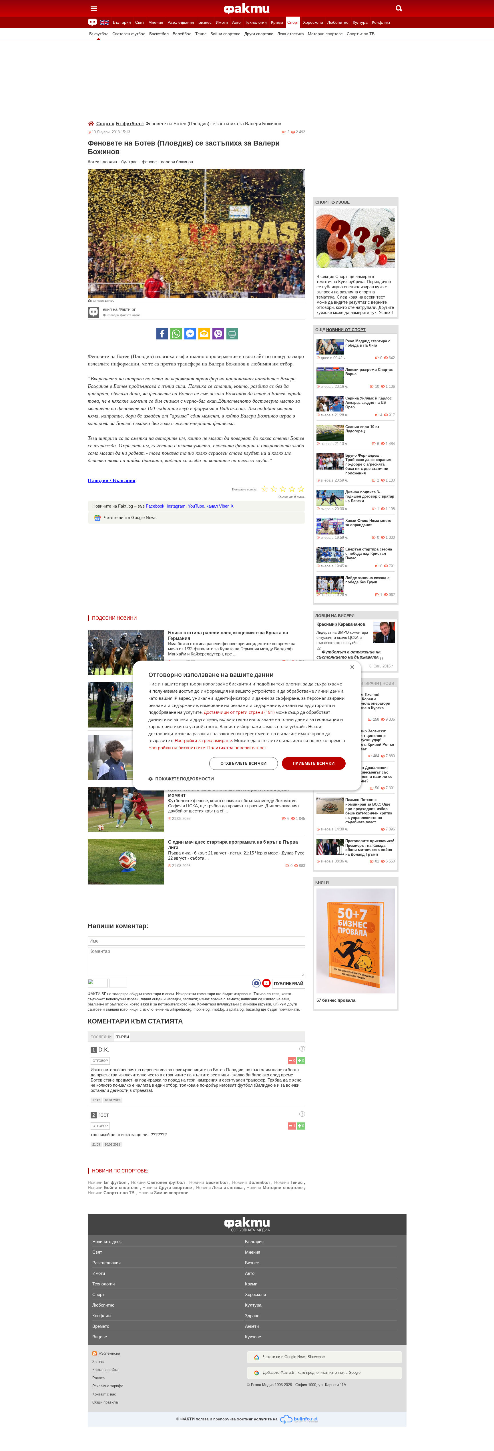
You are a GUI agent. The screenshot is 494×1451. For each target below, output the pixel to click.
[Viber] (218, 333)
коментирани (363, 683)
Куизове (253, 1336)
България (122, 22)
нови (388, 683)
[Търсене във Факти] (399, 8)
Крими (277, 22)
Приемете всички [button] (314, 763)
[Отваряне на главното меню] (94, 8)
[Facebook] (162, 333)
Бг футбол (98, 34)
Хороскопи (313, 22)
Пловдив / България (112, 480)
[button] (181, 779)
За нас (98, 1361)
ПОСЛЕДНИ (101, 1037)
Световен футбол (128, 34)
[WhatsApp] (176, 333)
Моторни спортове (325, 34)
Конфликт (381, 22)
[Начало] (247, 9)
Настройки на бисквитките (176, 747)
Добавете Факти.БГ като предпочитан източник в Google (311, 1372)
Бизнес (205, 22)
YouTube (196, 506)
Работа (98, 1378)
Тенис (200, 34)
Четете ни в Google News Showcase (294, 1357)
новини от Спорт (346, 329)
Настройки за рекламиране (203, 741)
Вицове (99, 1336)
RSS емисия (109, 1353)
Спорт (293, 22)
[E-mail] (204, 333)
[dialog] (247, 725)
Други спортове (258, 34)
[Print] (232, 333)
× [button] (352, 667)
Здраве (252, 1315)
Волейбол (182, 34)
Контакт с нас (104, 1394)
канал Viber (217, 506)
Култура (360, 22)
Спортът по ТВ (361, 34)
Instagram (176, 506)
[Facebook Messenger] (190, 333)
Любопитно (337, 22)
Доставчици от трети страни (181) (239, 712)
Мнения (155, 22)
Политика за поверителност (236, 747)
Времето (100, 1326)
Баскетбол (159, 34)
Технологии (256, 22)
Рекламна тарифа (107, 1386)
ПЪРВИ (122, 1037)
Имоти (222, 22)
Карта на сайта (105, 1369)
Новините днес (107, 1241)
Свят (139, 22)
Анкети (252, 1326)
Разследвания (181, 22)
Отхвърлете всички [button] (243, 763)
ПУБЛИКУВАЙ (288, 983)
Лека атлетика (290, 34)
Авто (236, 22)
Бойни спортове (225, 34)
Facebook (155, 506)
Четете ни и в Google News (130, 517)
